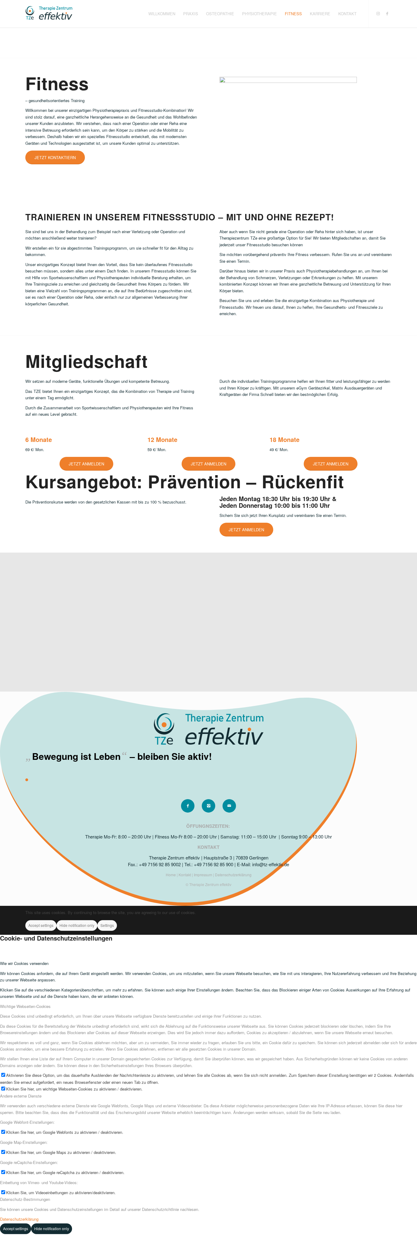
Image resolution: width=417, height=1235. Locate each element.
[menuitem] (161, 13)
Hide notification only (77, 925)
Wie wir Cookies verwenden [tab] (24, 963)
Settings (107, 925)
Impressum (203, 874)
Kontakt (185, 874)
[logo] (48, 13)
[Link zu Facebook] (387, 13)
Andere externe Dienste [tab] (21, 1096)
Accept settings (40, 925)
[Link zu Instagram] (378, 13)
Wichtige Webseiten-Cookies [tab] (25, 1006)
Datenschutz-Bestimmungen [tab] (25, 1199)
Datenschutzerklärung (233, 874)
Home (171, 874)
